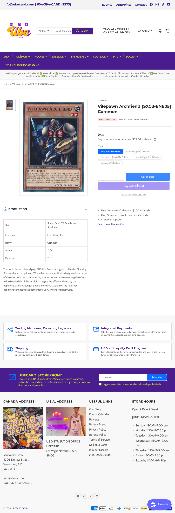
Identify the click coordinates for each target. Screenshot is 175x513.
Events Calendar (99, 414)
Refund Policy (97, 434)
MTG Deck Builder (100, 454)
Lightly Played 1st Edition (138, 151)
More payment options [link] (134, 194)
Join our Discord (98, 450)
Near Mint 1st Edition (110, 151)
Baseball (58, 56)
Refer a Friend (97, 424)
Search (84, 30)
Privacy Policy (97, 429)
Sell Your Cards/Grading (22, 65)
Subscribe (157, 377)
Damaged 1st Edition (110, 162)
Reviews (94, 419)
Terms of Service (99, 439)
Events (107, 4)
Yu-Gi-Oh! (102, 100)
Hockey (39, 56)
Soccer (130, 56)
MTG (115, 56)
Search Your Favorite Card (111, 224)
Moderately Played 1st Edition (114, 157)
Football (99, 56)
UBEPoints (123, 4)
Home (6, 84)
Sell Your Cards (98, 444)
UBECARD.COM (19, 508)
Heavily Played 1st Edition (147, 157)
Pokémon (21, 56)
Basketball (78, 56)
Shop (6, 56)
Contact (141, 4)
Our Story (95, 409)
